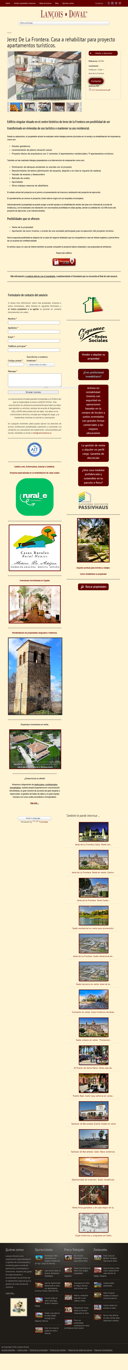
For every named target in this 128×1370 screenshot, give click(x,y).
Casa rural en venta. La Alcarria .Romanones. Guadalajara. (53, 1273)
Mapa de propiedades (103, 1350)
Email (11, 337)
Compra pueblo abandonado (108, 1284)
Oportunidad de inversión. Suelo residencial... (93, 1179)
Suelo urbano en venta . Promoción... (93, 1040)
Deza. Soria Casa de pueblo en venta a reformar (51, 1331)
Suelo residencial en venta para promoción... (93, 928)
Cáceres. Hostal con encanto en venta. (110, 1306)
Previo (12, 75)
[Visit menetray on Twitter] (112, 4)
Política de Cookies (58, 1350)
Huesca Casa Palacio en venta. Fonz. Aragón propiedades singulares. (77, 1272)
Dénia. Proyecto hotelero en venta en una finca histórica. (110, 1296)
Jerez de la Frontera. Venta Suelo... (93, 900)
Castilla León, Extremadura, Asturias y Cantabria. (34, 466)
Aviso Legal (22, 1350)
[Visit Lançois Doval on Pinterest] (120, 4)
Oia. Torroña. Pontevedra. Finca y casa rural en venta (81, 1258)
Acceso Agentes (8, 1350)
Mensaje (12, 371)
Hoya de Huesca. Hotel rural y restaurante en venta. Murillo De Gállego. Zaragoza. (106, 1272)
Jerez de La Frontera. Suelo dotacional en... (93, 956)
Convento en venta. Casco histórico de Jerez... (93, 1012)
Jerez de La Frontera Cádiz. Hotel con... (93, 844)
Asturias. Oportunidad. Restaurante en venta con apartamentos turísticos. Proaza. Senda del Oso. (48, 1287)
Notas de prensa (45, 3)
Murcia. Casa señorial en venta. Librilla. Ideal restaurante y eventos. (111, 1318)
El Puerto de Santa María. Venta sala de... (93, 1068)
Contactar (99, 3)
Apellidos (13, 328)
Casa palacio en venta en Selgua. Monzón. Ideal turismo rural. (81, 1286)
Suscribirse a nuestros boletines (37, 359)
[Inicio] (64, 15)
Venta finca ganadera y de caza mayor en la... (93, 1207)
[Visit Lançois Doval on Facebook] (108, 4)
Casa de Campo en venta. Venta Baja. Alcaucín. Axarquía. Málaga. (46, 1302)
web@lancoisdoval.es (41, 433)
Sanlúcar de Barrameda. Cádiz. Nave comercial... (93, 1151)
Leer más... (10, 1293)
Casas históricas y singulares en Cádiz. (93, 1235)
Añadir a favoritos (103, 53)
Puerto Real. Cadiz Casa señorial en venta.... (93, 1096)
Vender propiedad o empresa (24, 3)
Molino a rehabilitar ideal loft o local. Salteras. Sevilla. (81, 1298)
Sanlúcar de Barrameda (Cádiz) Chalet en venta (93, 1124)
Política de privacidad (39, 1350)
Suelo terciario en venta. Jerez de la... (93, 984)
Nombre (12, 318)
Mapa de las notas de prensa (80, 1350)
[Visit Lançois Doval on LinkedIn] (116, 4)
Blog (57, 3)
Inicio (9, 33)
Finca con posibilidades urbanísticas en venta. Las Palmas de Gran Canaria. (76, 1324)
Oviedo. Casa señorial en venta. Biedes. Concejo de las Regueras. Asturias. (47, 1317)
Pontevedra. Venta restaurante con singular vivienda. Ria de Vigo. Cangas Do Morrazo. (47, 1260)
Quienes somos (68, 3)
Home (8, 3)
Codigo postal (15, 360)
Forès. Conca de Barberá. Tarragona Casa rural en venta (110, 1258)
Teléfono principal (17, 346)
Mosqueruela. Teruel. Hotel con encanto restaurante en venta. (81, 1310)
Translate (43, 822)
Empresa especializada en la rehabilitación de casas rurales (34, 473)
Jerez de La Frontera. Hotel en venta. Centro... (93, 872)
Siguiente (76, 75)
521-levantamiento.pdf (101, 90)
